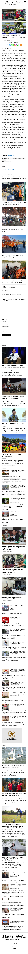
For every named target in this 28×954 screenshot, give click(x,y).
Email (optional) (5, 324)
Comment (3, 303)
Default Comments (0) (6, 294)
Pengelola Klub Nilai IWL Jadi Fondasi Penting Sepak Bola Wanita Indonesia (12, 858)
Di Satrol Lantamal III (6, 161)
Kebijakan (14, 948)
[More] (21, 45)
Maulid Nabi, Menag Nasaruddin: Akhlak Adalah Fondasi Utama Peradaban (13, 424)
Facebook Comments (16, 294)
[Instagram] (15, 45)
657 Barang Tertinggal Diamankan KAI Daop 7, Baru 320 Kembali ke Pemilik (14, 203)
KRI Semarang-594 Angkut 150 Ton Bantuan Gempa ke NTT (12, 598)
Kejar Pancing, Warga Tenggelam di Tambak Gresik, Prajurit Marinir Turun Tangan (14, 281)
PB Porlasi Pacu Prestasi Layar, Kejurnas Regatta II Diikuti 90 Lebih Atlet (13, 766)
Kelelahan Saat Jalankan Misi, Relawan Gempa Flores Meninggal (12, 256)
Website (3, 328)
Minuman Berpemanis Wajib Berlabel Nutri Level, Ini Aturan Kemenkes (17, 920)
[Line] (18, 45)
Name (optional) (5, 319)
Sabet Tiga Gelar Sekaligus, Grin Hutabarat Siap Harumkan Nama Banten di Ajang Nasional (17, 642)
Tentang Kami (14, 943)
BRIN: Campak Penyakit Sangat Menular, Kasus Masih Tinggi (16, 909)
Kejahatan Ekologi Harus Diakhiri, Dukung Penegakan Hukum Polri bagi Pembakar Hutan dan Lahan (13, 547)
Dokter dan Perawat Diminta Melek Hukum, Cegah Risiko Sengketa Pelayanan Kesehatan (17, 874)
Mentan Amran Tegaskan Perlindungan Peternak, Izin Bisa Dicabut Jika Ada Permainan (17, 682)
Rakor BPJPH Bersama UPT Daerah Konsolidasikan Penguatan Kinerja (17, 693)
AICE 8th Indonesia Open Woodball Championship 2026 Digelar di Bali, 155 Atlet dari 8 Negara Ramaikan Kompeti (12, 826)
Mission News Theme (10, 952)
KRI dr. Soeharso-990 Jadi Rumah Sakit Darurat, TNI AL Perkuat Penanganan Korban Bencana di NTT (13, 570)
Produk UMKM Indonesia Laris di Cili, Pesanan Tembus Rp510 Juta (18, 705)
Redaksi (14, 946)
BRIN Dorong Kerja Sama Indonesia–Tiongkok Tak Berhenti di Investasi (17, 471)
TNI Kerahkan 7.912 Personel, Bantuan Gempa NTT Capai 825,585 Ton (13, 397)
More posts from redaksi (8, 169)
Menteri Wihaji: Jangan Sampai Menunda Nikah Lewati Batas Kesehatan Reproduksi (13, 366)
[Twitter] (10, 45)
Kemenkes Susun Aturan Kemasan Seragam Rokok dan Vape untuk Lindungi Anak (17, 898)
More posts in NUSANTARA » (21, 174)
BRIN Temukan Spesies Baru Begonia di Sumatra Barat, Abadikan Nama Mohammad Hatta (18, 500)
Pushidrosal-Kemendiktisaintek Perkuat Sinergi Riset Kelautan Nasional (16, 513)
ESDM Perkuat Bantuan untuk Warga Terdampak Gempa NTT (12, 455)
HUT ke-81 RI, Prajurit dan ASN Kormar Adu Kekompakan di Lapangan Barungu (18, 607)
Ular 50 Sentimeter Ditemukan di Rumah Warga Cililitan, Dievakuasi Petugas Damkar (14, 177)
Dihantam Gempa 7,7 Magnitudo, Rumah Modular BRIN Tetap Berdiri (17, 486)
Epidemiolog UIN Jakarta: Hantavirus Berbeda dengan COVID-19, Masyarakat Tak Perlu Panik (18, 886)
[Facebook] (7, 45)
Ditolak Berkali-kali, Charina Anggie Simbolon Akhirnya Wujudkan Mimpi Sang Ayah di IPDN (17, 652)
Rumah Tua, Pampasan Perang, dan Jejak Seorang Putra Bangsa (17, 630)
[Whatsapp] (12, 45)
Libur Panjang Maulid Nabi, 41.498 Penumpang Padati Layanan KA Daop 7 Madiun (12, 229)
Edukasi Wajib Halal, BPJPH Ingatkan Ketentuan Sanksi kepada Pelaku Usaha (18, 718)
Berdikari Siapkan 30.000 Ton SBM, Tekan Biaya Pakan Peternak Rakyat (17, 670)
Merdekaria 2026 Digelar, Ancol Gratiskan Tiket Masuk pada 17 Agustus (16, 619)
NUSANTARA (10, 155)
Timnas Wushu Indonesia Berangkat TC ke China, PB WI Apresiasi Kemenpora (14, 794)
